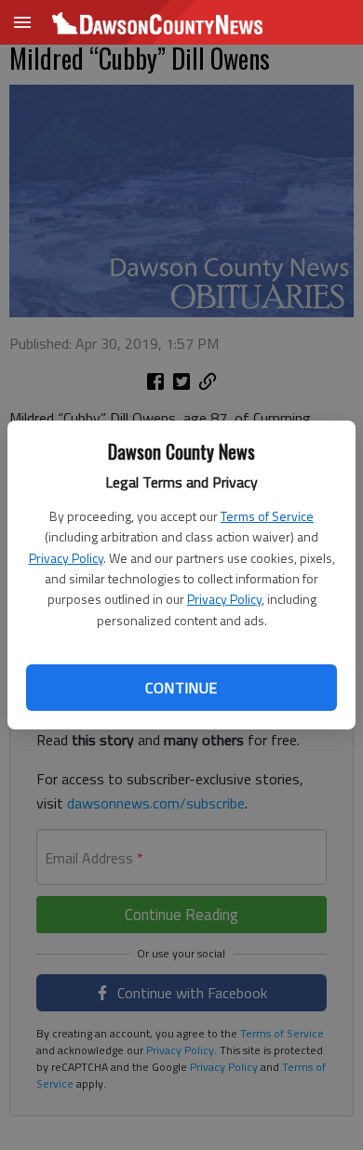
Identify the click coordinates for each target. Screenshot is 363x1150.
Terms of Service (267, 516)
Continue (181, 687)
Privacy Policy (66, 558)
